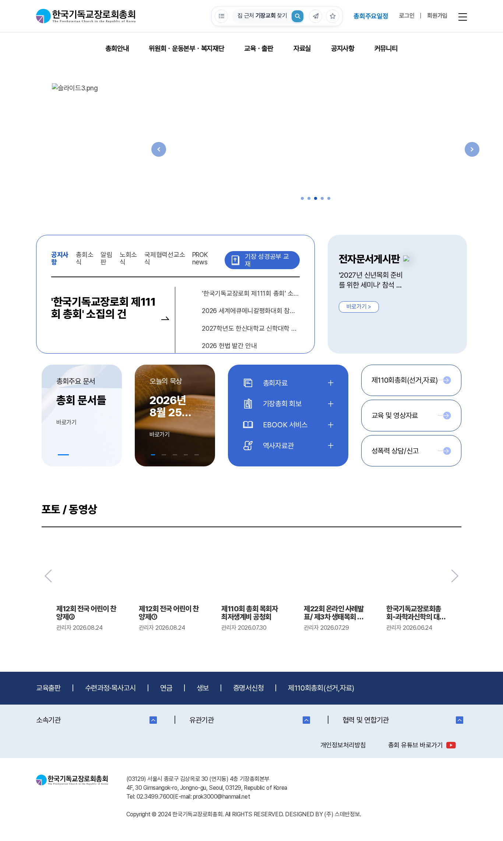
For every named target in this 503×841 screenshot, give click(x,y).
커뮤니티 (386, 48)
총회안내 (117, 48)
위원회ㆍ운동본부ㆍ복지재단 (186, 48)
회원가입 (437, 15)
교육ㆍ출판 (258, 48)
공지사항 (342, 48)
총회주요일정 (370, 16)
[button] (302, 198)
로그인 (406, 15)
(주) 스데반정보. (342, 814)
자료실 (302, 48)
